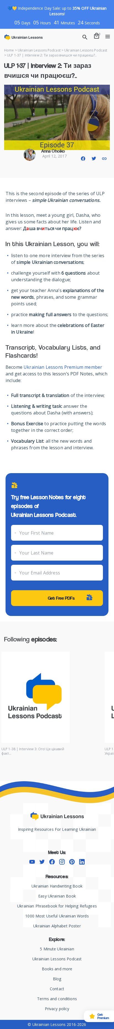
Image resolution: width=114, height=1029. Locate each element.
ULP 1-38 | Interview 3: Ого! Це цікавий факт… (32, 751)
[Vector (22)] (82, 862)
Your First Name (36, 533)
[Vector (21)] (72, 862)
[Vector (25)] (52, 862)
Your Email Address (39, 573)
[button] (83, 158)
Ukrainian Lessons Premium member (63, 367)
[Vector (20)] (62, 862)
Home (9, 50)
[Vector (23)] (32, 862)
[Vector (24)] (42, 862)
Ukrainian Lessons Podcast (39, 50)
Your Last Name (36, 553)
